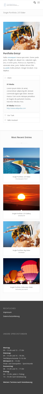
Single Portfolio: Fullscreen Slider (21, 287)
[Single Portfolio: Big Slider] (21, 234)
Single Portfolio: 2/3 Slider (14, 12)
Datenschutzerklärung (11, 316)
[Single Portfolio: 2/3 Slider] (21, 161)
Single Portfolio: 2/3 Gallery (21, 213)
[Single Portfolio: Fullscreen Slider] (21, 271)
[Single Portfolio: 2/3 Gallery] (21, 197)
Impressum (7, 312)
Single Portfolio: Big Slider (21, 250)
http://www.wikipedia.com (16, 108)
